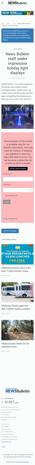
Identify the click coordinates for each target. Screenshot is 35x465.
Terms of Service (25, 457)
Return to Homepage (10, 231)
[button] (2, 3)
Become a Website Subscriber (18, 168)
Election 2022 (6, 442)
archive (23, 78)
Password (7, 184)
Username (7, 174)
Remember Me (11, 195)
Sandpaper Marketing (22, 462)
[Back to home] (17, 3)
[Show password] (30, 190)
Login (3, 446)
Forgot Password (10, 219)
